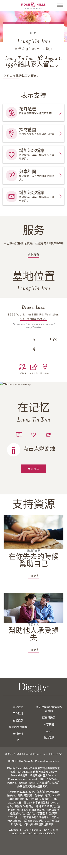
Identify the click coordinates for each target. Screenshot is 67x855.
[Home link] (33, 5)
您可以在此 (11, 76)
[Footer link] (18, 740)
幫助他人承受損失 (34, 632)
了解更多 (33, 575)
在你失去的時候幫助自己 (34, 558)
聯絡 (33, 824)
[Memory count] (19, 434)
